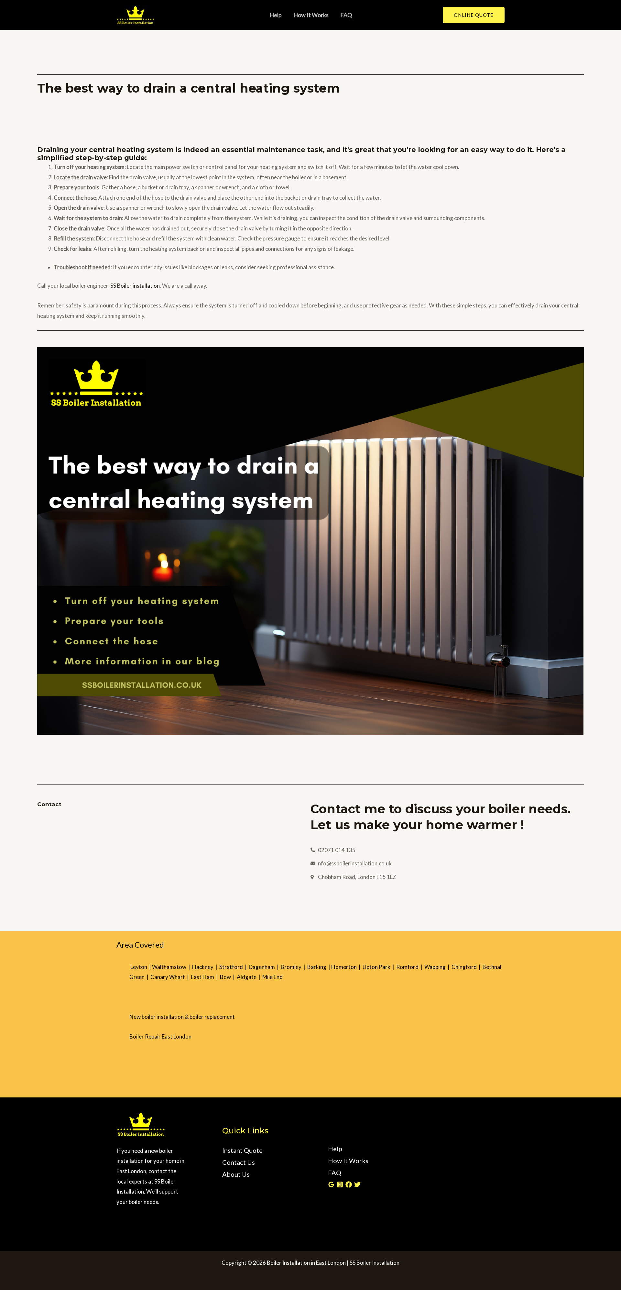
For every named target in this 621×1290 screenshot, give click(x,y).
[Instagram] (340, 1184)
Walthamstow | (172, 966)
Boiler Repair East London (160, 1036)
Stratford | (234, 966)
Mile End (272, 976)
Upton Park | (379, 966)
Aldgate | (249, 976)
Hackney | (205, 966)
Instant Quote (242, 1150)
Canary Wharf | (170, 976)
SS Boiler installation (135, 285)
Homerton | (347, 966)
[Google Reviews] (331, 1184)
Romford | (410, 966)
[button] (474, 15)
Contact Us (238, 1162)
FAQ (346, 14)
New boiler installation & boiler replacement (182, 1016)
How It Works (311, 14)
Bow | (228, 976)
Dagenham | (265, 966)
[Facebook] (348, 1184)
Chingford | (467, 966)
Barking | (319, 966)
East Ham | (205, 976)
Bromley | (294, 966)
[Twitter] (357, 1184)
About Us (236, 1174)
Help (275, 14)
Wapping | (438, 966)
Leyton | (140, 966)
